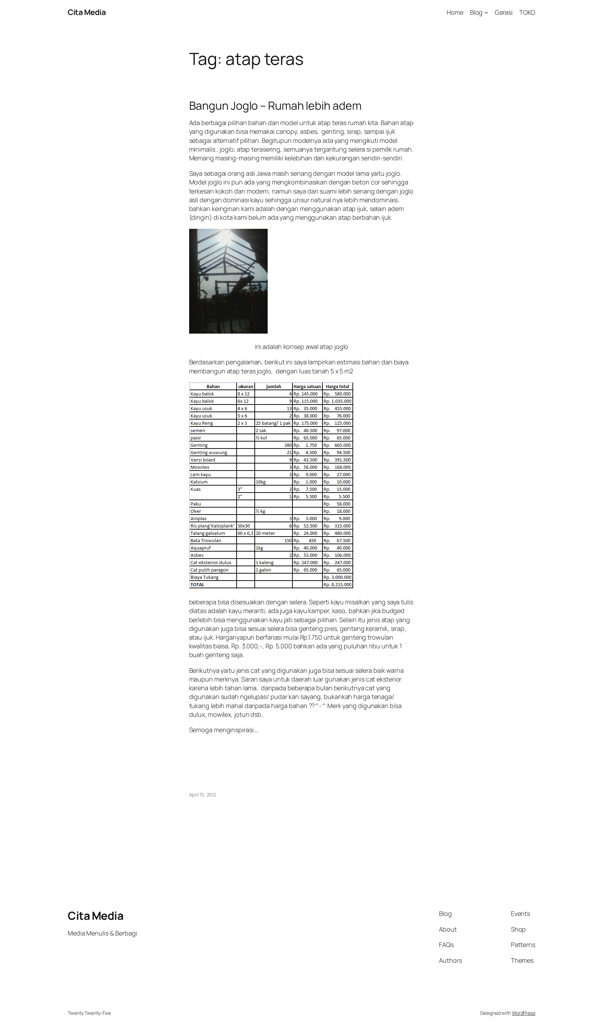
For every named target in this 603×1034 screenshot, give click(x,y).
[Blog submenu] (486, 12)
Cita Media (87, 12)
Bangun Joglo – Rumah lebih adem (275, 105)
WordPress (523, 1013)
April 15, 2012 (203, 794)
